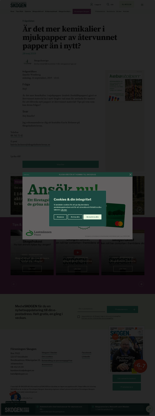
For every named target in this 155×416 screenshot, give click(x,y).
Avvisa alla (75, 217)
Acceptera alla (92, 217)
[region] (77, 208)
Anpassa (60, 217)
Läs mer (64, 210)
